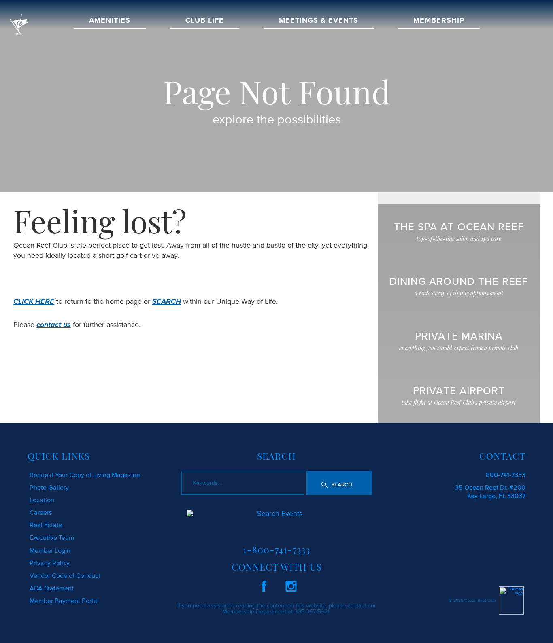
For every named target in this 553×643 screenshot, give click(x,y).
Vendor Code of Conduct (65, 575)
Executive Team (52, 537)
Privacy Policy (50, 563)
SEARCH (166, 301)
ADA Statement (52, 588)
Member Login (50, 550)
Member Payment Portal (64, 600)
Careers (41, 512)
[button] (339, 483)
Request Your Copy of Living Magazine (85, 474)
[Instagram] (291, 585)
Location (42, 499)
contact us (53, 324)
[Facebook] (264, 585)
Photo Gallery (49, 487)
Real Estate (46, 524)
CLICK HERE (33, 301)
